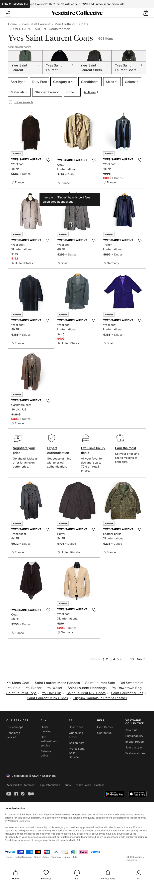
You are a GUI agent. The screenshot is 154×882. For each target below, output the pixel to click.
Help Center (105, 727)
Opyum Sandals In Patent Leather (100, 698)
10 (132, 659)
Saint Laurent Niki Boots (86, 693)
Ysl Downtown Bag (127, 687)
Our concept (14, 727)
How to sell (76, 727)
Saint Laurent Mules (127, 693)
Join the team (134, 747)
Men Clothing (65, 24)
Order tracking (46, 729)
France (8, 857)
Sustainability (134, 736)
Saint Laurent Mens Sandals (57, 682)
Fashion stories (135, 753)
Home (12, 24)
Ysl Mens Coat (18, 682)
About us (131, 730)
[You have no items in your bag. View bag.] (146, 13)
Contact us (104, 733)
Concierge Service (13, 735)
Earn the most (125, 448)
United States (41, 857)
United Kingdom (23, 857)
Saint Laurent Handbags (87, 687)
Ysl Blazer (34, 687)
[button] (146, 13)
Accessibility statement (20, 785)
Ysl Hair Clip (51, 693)
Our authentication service (50, 741)
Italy (75, 857)
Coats (83, 24)
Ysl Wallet (54, 687)
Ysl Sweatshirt (131, 682)
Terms (67, 785)
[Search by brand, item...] (8, 13)
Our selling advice (76, 735)
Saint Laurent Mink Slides (47, 698)
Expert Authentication (58, 450)
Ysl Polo (14, 687)
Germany (56, 857)
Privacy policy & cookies (89, 785)
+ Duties (24, 174)
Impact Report (134, 742)
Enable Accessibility (15, 4)
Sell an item (76, 743)
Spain (67, 857)
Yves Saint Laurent (35, 24)
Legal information (49, 785)
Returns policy (46, 753)
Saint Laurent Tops (21, 693)
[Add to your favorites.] (48, 159)
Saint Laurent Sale (100, 682)
